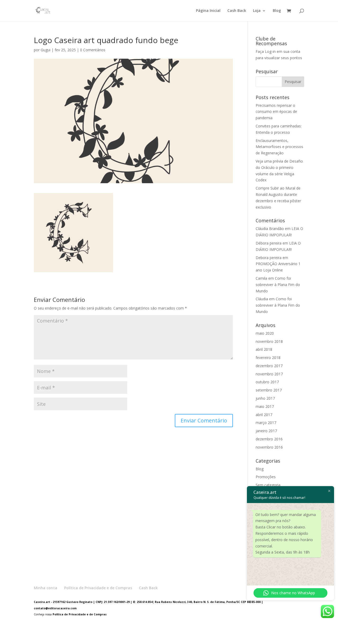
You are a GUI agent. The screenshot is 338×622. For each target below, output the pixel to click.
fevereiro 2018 (268, 357)
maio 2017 (265, 406)
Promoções (266, 476)
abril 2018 (264, 349)
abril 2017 (264, 414)
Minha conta (45, 587)
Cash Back (236, 11)
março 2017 (266, 422)
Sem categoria (268, 484)
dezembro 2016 (269, 438)
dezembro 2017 (269, 365)
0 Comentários (92, 49)
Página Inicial (208, 11)
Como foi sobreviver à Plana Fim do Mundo (278, 284)
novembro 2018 (269, 341)
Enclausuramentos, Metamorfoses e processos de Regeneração (279, 147)
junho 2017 (265, 398)
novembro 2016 (269, 447)
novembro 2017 (269, 373)
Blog (277, 11)
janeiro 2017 (266, 430)
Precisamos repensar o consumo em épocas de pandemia (276, 112)
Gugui (45, 49)
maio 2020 (265, 333)
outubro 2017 (267, 381)
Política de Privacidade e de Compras (98, 587)
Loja (257, 11)
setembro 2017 (269, 390)
